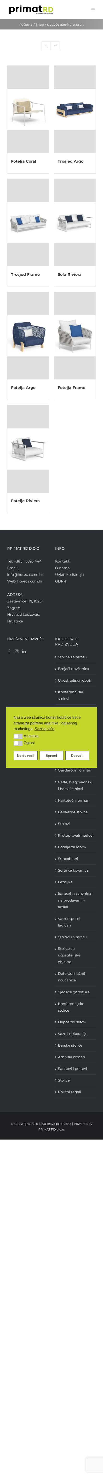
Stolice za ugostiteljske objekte (69, 955)
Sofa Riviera (69, 274)
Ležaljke (65, 882)
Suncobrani (68, 858)
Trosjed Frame (25, 274)
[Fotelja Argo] (28, 335)
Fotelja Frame (71, 387)
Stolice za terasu (72, 657)
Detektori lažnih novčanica (72, 976)
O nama (62, 568)
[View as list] (55, 46)
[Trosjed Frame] (28, 222)
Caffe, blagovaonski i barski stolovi (75, 785)
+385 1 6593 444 (28, 561)
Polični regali (69, 1092)
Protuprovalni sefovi (75, 835)
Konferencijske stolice (71, 1007)
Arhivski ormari (71, 1057)
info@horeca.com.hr (25, 574)
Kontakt (62, 561)
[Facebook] (9, 651)
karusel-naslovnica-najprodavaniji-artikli (75, 900)
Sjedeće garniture (74, 992)
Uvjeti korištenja (69, 574)
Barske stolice (70, 1045)
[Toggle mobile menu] (93, 9)
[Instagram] (16, 651)
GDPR (60, 581)
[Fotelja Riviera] (28, 449)
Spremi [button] (51, 755)
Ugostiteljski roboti (74, 680)
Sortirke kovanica (73, 870)
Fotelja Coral (23, 161)
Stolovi (64, 823)
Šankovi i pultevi (72, 1068)
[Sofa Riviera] (75, 222)
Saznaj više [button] (44, 729)
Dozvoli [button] (77, 755)
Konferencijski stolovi (70, 695)
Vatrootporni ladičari (69, 921)
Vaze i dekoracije (72, 1033)
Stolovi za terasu (72, 937)
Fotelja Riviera (25, 501)
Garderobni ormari (74, 770)
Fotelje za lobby (72, 847)
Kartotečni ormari (74, 800)
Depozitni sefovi (72, 1022)
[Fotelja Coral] (28, 109)
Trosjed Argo (70, 161)
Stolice (64, 1080)
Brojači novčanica (73, 668)
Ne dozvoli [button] (25, 755)
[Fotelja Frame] (75, 335)
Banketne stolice (73, 812)
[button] (18, 736)
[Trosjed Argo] (75, 109)
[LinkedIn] (24, 651)
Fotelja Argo (23, 387)
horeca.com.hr (30, 581)
